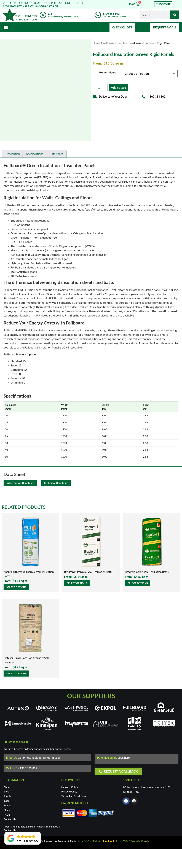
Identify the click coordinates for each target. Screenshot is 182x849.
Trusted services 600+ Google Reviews (30, 5)
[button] (6, 27)
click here (124, 757)
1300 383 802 (111, 13)
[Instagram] (134, 801)
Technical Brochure (56, 483)
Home (96, 43)
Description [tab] (13, 153)
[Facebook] (126, 801)
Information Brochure (20, 483)
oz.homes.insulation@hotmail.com (39, 757)
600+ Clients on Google (136, 841)
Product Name (107, 72)
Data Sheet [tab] (56, 153)
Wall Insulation (112, 43)
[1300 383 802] (98, 15)
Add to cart (118, 87)
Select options (16, 587)
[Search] (174, 14)
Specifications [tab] (34, 153)
